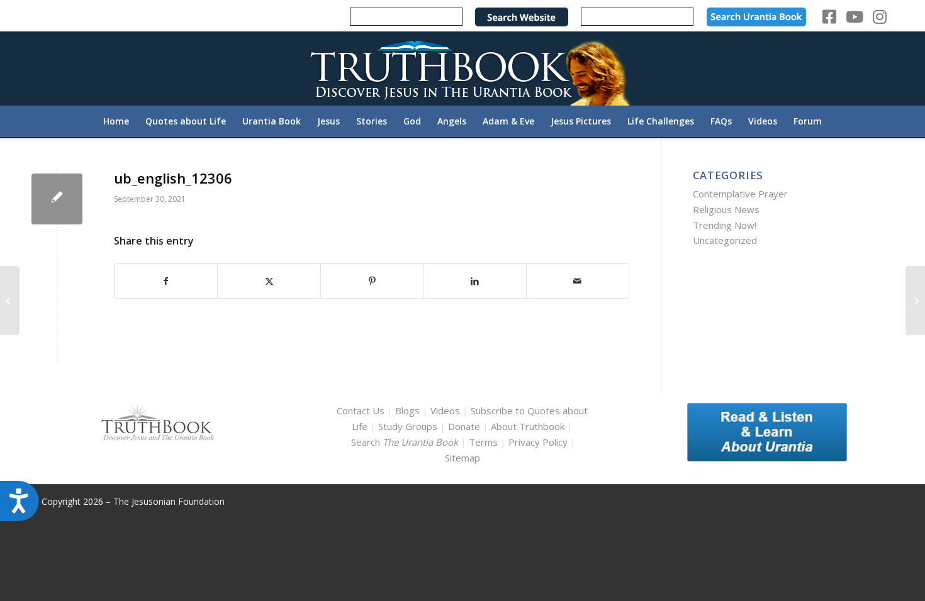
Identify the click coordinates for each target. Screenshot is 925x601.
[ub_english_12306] (56, 199)
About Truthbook (527, 426)
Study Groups (409, 426)
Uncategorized (725, 240)
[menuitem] (116, 121)
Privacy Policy (538, 442)
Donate (464, 426)
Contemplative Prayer (740, 193)
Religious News (726, 209)
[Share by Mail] (578, 281)
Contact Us (360, 410)
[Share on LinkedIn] (474, 281)
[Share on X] (269, 281)
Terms (483, 442)
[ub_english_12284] (10, 300)
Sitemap (462, 457)
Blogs (407, 410)
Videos (445, 410)
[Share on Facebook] (166, 281)
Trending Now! (724, 225)
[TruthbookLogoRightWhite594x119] (462, 68)
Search (406, 442)
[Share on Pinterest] (372, 281)
